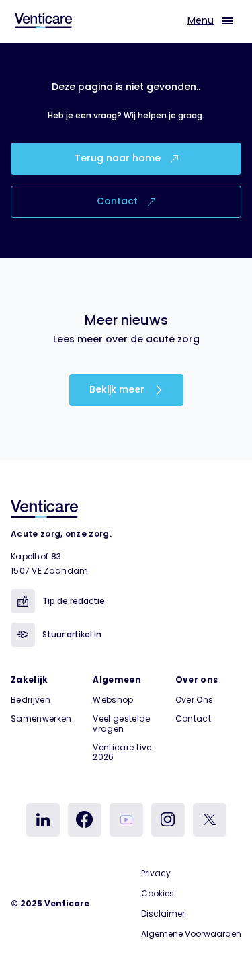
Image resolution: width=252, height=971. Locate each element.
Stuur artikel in (71, 634)
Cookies (157, 893)
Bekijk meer (118, 389)
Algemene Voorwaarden (191, 933)
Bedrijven (30, 699)
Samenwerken (41, 718)
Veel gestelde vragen (121, 723)
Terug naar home (119, 158)
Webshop (113, 699)
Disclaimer (163, 913)
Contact (118, 201)
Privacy (156, 873)
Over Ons (194, 699)
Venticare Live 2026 (122, 752)
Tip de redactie (73, 601)
